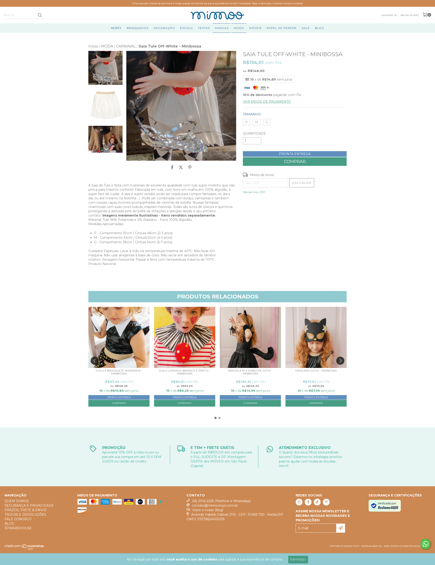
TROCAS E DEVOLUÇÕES (25, 515)
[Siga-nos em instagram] (299, 502)
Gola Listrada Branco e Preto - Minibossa (184, 372)
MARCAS (222, 28)
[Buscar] (39, 15)
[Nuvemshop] (24, 549)
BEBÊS (116, 28)
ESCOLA (186, 28)
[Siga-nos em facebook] (308, 502)
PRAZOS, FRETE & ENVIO (25, 510)
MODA (239, 28)
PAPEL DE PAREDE (282, 28)
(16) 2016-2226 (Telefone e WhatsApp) (221, 501)
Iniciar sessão (409, 15)
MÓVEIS (255, 28)
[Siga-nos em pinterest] (326, 502)
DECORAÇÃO (164, 28)
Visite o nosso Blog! (207, 510)
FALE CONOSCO (18, 519)
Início (93, 46)
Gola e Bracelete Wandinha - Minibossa (119, 372)
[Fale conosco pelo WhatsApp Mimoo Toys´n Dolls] (425, 544)
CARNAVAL (126, 46)
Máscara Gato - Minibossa (316, 370)
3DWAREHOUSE (18, 528)
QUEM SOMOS (17, 501)
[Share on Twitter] (181, 167)
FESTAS (204, 28)
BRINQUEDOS (137, 28)
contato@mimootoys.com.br (215, 505)
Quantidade (254, 133)
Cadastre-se (389, 15)
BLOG (319, 28)
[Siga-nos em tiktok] (317, 502)
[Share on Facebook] (172, 167)
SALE (306, 28)
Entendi (298, 559)
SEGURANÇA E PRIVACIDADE (29, 505)
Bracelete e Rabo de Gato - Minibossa (250, 372)
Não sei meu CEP (254, 192)
